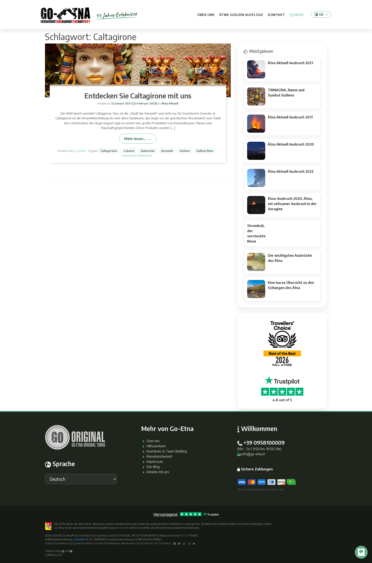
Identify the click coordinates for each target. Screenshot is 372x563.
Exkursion (148, 150)
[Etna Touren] (65, 14)
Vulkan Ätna (204, 150)
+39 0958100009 (264, 442)
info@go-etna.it (253, 454)
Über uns (206, 15)
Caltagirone (108, 150)
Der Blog (153, 467)
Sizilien (81, 150)
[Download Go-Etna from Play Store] (194, 543)
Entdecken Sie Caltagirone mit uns (137, 95)
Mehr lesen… (135, 138)
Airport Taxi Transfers (156, 543)
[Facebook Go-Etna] (174, 543)
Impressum (154, 461)
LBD (59, 555)
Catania (129, 150)
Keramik (167, 150)
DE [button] (321, 14)
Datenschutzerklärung (58, 543)
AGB (140, 543)
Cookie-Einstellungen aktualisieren (115, 543)
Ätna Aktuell (169, 103)
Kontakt (276, 15)
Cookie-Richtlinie (83, 543)
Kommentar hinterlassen (137, 155)
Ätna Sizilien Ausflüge (241, 15)
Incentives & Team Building (166, 451)
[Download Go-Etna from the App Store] (189, 543)
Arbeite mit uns (157, 472)
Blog (73, 150)
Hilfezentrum (156, 446)
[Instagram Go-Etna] (184, 543)
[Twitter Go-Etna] (179, 543)
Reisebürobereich (159, 456)
